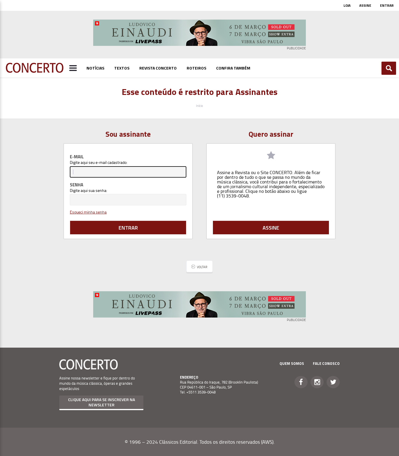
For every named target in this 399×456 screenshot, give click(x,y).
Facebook (301, 382)
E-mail (77, 156)
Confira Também (233, 68)
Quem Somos (292, 363)
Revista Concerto (158, 68)
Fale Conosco (326, 363)
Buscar (389, 68)
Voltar (202, 267)
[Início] (34, 71)
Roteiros (196, 68)
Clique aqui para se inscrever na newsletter (101, 402)
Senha (76, 184)
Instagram (317, 382)
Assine (365, 5)
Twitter (333, 382)
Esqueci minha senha (88, 212)
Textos (121, 68)
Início (199, 105)
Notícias (95, 68)
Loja (347, 5)
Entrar (387, 5)
